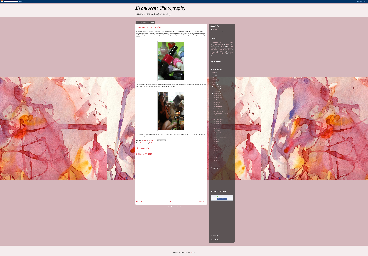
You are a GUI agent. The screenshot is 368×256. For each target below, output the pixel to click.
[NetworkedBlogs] (222, 196)
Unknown (215, 29)
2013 (213, 77)
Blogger (192, 252)
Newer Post (140, 202)
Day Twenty (216, 126)
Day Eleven (216, 144)
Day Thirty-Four (217, 95)
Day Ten (215, 146)
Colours (142, 143)
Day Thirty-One (217, 102)
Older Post (202, 202)
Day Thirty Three (217, 97)
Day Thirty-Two (217, 100)
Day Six (215, 155)
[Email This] (158, 140)
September (216, 93)
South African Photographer (220, 52)
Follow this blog (221, 198)
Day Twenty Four (217, 117)
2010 (213, 84)
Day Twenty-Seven (218, 111)
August (215, 160)
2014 (213, 75)
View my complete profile (217, 32)
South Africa (222, 49)
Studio (228, 44)
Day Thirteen (216, 139)
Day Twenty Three (218, 119)
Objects (146, 143)
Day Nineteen (216, 128)
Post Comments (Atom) (174, 207)
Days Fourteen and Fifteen (219, 137)
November (216, 88)
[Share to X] (162, 140)
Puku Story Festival (221, 53)
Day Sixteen (216, 135)
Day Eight (215, 150)
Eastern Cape (214, 51)
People (150, 143)
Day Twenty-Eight (217, 109)
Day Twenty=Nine (217, 106)
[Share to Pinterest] (165, 140)
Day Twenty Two (217, 121)
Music (225, 48)
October (216, 91)
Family (219, 48)
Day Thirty (216, 104)
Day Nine (215, 148)
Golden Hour (230, 51)
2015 (213, 72)
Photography (216, 42)
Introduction (230, 53)
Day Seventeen (217, 132)
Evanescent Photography (160, 8)
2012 (213, 79)
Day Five (215, 157)
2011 (213, 82)
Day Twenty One (217, 123)
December (216, 86)
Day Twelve (216, 141)
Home (171, 202)
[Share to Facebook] (163, 140)
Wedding (213, 46)
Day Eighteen (216, 130)
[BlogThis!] (160, 140)
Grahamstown (219, 44)
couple (222, 46)
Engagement (222, 51)
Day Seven (216, 152)
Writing (230, 49)
